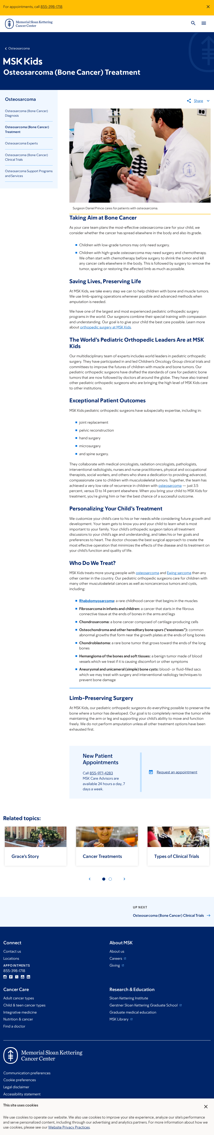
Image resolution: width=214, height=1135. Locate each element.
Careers (116, 958)
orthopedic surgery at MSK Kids (105, 327)
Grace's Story (25, 856)
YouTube (22, 976)
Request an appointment (177, 772)
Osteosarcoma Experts (21, 143)
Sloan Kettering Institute (129, 998)
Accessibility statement (22, 1094)
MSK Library (119, 1019)
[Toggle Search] (193, 23)
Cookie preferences (19, 1080)
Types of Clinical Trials (176, 856)
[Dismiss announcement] (208, 6)
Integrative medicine (20, 1012)
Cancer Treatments (102, 856)
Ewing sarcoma (179, 573)
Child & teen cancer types (24, 1005)
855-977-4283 (101, 773)
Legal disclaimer (16, 1087)
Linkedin (28, 976)
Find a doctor (14, 1026)
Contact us (12, 951)
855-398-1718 (51, 7)
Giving (115, 965)
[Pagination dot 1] (103, 879)
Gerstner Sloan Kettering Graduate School (144, 1005)
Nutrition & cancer (18, 1019)
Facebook (11, 976)
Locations (11, 958)
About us (117, 951)
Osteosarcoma (19, 48)
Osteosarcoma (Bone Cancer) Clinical (168, 915)
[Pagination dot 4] (110, 879)
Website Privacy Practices (69, 1127)
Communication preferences (26, 1073)
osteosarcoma (170, 486)
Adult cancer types (18, 998)
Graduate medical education (133, 1012)
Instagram (5, 976)
